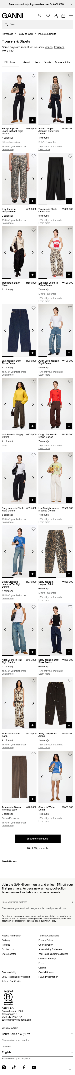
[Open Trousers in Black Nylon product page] (19, 252)
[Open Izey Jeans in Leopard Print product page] (19, 179)
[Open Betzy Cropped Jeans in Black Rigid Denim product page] (19, 98)
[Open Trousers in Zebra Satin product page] (19, 703)
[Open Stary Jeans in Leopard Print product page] (55, 551)
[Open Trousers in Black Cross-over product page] (55, 179)
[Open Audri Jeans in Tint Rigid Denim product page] (19, 629)
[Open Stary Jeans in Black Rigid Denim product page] (19, 478)
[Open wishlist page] (48, 16)
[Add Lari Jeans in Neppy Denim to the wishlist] (34, 382)
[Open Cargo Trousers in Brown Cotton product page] (55, 404)
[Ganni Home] (12, 15)
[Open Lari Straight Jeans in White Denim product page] (55, 478)
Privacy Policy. (50, 920)
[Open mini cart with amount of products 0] (63, 16)
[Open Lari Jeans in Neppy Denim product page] (19, 404)
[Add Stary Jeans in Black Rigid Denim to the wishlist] (34, 455)
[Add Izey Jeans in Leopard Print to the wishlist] (34, 156)
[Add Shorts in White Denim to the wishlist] (70, 754)
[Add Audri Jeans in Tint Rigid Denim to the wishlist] (34, 607)
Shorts (47, 62)
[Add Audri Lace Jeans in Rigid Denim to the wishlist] (70, 308)
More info (7, 50)
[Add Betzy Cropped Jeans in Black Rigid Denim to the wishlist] (34, 76)
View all (27, 62)
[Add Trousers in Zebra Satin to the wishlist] (34, 681)
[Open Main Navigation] (71, 16)
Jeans (37, 62)
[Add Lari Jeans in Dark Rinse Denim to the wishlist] (34, 308)
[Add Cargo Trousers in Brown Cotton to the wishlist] (70, 382)
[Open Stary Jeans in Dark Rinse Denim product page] (55, 629)
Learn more (7, 149)
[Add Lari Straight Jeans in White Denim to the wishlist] (70, 455)
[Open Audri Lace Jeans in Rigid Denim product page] (55, 330)
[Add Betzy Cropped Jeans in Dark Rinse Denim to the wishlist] (70, 76)
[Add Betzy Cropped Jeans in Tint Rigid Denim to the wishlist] (34, 529)
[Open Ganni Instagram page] (4, 1067)
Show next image (33, 98)
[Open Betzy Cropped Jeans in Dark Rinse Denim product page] (55, 98)
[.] (38, 4)
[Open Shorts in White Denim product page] (55, 777)
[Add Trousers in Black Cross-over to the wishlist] (70, 156)
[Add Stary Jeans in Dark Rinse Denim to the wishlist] (70, 607)
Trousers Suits (62, 62)
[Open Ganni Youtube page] (34, 1067)
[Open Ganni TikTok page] (14, 1067)
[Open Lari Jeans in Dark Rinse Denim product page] (19, 330)
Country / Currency (10, 1028)
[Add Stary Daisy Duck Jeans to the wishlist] (70, 681)
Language (6, 1046)
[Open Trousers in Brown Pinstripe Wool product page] (19, 777)
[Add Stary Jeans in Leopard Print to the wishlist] (70, 529)
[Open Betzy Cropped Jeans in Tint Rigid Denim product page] (19, 551)
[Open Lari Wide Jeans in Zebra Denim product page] (55, 252)
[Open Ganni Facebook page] (24, 1067)
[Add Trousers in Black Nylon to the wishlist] (34, 230)
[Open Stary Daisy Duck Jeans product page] (55, 703)
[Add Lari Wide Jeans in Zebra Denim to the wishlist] (70, 230)
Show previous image (5, 98)
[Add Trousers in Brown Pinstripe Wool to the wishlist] (34, 754)
